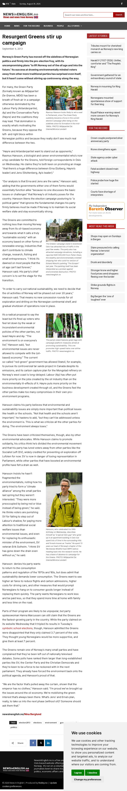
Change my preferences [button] (87, 779)
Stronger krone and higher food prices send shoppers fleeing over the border (104, 273)
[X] (40, 743)
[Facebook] (122, 4)
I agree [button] (78, 772)
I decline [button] (92, 772)
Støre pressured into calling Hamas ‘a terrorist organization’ (105, 250)
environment (51, 722)
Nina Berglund (32, 714)
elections (37, 722)
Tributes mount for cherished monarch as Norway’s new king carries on (107, 49)
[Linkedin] (48, 743)
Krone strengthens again (103, 149)
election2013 (24, 722)
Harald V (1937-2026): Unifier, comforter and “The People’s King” (106, 63)
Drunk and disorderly (101, 262)
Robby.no (43, 782)
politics (14, 727)
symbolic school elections (17, 628)
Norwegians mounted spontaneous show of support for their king (106, 101)
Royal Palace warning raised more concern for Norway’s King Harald (105, 115)
